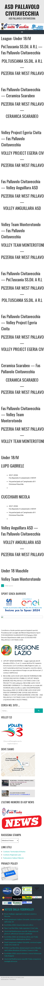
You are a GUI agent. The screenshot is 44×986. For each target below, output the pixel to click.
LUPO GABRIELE (12, 466)
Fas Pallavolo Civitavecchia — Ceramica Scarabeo (20, 92)
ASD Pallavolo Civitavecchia (22, 9)
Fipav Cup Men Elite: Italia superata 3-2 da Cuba (21, 928)
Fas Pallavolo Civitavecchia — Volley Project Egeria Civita (20, 322)
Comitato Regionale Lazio (12, 855)
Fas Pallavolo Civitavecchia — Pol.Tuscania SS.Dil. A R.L (21, 276)
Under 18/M (10, 457)
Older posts (7, 586)
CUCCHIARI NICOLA (15, 497)
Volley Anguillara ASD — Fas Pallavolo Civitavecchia (20, 531)
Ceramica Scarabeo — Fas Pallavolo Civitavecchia (20, 368)
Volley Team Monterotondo (21, 579)
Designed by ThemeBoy (8, 979)
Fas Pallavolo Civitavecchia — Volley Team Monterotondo (20, 414)
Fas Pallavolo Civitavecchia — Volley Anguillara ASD (20, 184)
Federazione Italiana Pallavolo (13, 858)
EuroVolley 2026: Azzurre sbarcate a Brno (18, 925)
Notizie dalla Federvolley (19, 909)
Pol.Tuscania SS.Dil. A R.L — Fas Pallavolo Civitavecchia (21, 49)
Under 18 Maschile (14, 571)
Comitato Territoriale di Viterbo (14, 852)
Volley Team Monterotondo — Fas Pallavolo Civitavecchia (21, 230)
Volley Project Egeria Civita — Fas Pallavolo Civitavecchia (21, 138)
